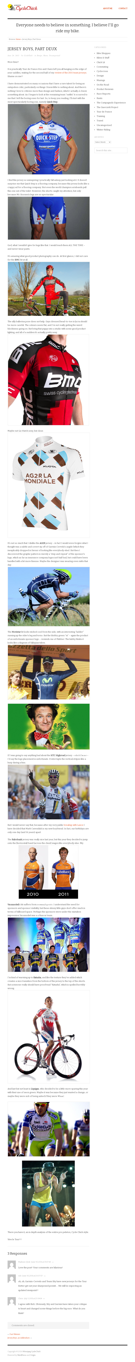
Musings (101, 80)
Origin (33, 1355)
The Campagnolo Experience (111, 102)
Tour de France (104, 111)
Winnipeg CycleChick (31, 1351)
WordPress (21, 1355)
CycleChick (28, 55)
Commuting (102, 67)
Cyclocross (102, 71)
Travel (100, 120)
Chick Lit (101, 62)
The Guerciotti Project (107, 107)
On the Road (103, 84)
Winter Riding (103, 129)
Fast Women (15, 1334)
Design (39, 55)
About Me (107, 8)
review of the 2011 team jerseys (70, 72)
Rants (45, 55)
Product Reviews (105, 89)
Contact (123, 8)
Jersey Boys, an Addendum (19, 1338)
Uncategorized (54, 55)
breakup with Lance (73, 825)
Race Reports (103, 94)
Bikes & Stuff (103, 57)
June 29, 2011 (13, 55)
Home (18, 39)
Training (101, 116)
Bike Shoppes (103, 53)
